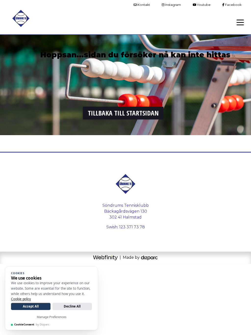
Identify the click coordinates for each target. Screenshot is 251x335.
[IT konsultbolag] (149, 257)
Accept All (30, 306)
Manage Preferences (51, 317)
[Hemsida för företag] (106, 257)
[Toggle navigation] (240, 22)
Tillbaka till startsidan (123, 112)
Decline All (72, 306)
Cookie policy (21, 299)
